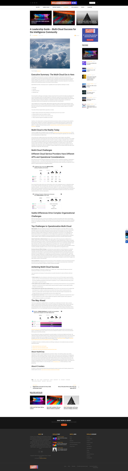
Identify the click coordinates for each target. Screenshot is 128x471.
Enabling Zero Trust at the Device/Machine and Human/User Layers (44, 349)
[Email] (127, 239)
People (82, 7)
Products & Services (90, 454)
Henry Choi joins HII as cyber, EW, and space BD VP (67, 387)
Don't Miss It (35, 385)
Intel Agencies (75, 7)
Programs (90, 7)
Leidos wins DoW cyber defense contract (40, 22)
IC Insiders (66, 7)
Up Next (74, 385)
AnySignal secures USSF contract (91, 70)
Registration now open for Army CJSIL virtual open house (42, 387)
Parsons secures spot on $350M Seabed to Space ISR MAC (91, 107)
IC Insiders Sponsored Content (75, 442)
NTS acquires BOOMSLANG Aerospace (91, 64)
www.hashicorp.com (56, 361)
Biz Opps (38, 7)
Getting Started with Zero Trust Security (39, 346)
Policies (88, 452)
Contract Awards (56, 7)
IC (59, 379)
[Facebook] (127, 231)
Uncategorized (89, 457)
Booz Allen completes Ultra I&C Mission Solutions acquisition (63, 22)
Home (31, 9)
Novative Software (43, 458)
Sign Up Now (64, 424)
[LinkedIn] (127, 237)
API (35, 379)
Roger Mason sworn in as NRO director (91, 100)
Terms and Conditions (74, 444)
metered (44, 381)
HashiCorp (39, 71)
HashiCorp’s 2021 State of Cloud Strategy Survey (62, 132)
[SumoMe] (127, 242)
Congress (88, 440)
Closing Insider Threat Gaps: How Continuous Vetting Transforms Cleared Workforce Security (91, 78)
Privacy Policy (72, 446)
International (89, 448)
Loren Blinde (35, 35)
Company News (46, 7)
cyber (41, 379)
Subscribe (71, 440)
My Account (92, 2)
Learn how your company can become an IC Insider (50, 369)
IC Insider (63, 379)
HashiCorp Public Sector (35, 329)
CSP (38, 379)
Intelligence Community (36, 381)
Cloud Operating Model (61, 338)
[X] (127, 234)
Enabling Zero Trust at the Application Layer (40, 347)
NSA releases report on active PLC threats (91, 93)
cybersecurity (46, 379)
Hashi (52, 379)
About (71, 438)
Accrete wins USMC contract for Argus (91, 86)
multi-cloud (49, 381)
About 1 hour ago (41, 19)
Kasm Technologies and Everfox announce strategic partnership (87, 22)
